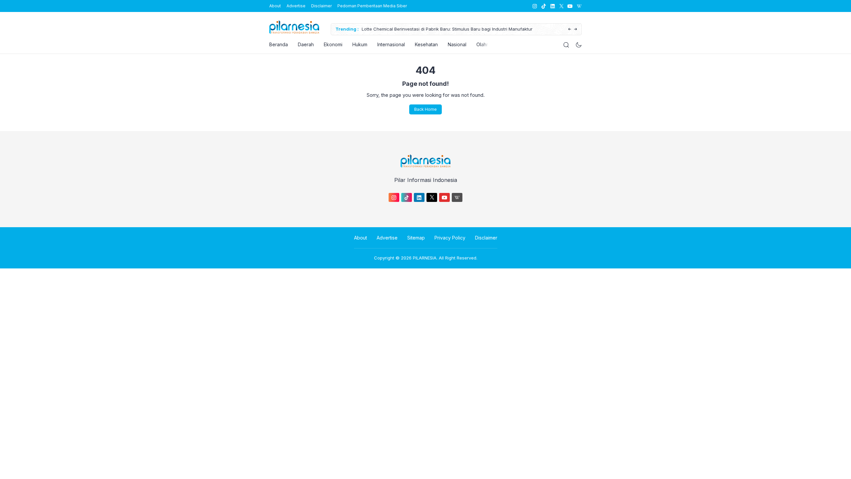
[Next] (575, 29)
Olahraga (486, 44)
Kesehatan (426, 44)
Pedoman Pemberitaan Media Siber (372, 5)
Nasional (457, 44)
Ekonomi (333, 44)
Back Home (425, 109)
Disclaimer (321, 5)
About (275, 5)
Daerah (306, 44)
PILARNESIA (424, 257)
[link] (534, 6)
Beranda (278, 44)
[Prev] (569, 29)
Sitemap (416, 237)
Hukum (359, 44)
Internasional (391, 44)
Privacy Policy (449, 237)
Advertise (296, 5)
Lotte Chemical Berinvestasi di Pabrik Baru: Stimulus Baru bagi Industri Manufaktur (447, 29)
